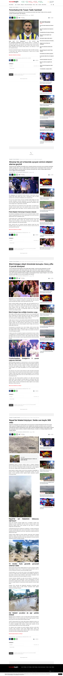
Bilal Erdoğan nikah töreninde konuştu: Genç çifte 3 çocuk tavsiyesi (31, 252)
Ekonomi (18, 4)
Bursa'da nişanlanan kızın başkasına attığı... (46, 29)
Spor (16, 4)
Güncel (30, 163)
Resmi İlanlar (44, 4)
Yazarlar (39, 4)
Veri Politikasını (16, 674)
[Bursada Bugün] (13, 1)
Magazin (22, 4)
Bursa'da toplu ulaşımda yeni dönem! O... (46, 26)
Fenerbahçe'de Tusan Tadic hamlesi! (25, 7)
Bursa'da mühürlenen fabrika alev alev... (46, 47)
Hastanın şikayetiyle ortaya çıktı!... (46, 59)
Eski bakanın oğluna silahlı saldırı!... (46, 38)
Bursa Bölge (11, 4)
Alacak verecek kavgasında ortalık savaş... (46, 66)
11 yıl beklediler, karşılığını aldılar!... (46, 68)
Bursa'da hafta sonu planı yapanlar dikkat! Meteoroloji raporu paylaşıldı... (38, 657)
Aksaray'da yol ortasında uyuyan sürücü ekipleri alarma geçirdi (31, 150)
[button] (14, 5)
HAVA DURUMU (52, 1)
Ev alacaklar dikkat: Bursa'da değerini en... (47, 56)
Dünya (31, 423)
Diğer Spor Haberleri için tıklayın (15, 54)
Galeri (37, 4)
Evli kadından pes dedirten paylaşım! (46, 53)
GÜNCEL (41, 102)
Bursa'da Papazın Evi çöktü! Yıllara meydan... (46, 51)
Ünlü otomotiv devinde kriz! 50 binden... (47, 40)
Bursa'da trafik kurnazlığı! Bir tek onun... (46, 62)
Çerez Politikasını (10, 674)
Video (34, 4)
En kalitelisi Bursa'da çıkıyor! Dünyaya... (47, 32)
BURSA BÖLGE (42, 127)
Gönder (11, 74)
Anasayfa (10, 7)
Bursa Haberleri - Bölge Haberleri (19, 657)
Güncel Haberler (16, 150)
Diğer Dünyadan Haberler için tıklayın (15, 625)
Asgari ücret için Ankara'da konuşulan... (45, 44)
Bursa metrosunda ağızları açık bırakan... (45, 35)
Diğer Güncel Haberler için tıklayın (15, 220)
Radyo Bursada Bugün (28, 4)
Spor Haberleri (15, 7)
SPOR (41, 91)
